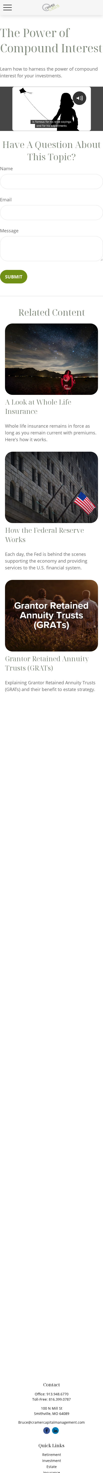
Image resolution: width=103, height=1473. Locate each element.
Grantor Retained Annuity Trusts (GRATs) (47, 663)
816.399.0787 (60, 1399)
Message (9, 231)
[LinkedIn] (55, 1430)
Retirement (51, 1454)
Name (6, 169)
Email (6, 200)
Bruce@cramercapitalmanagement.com (51, 1422)
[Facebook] (46, 1430)
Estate (51, 1466)
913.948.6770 (57, 1394)
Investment (51, 1460)
